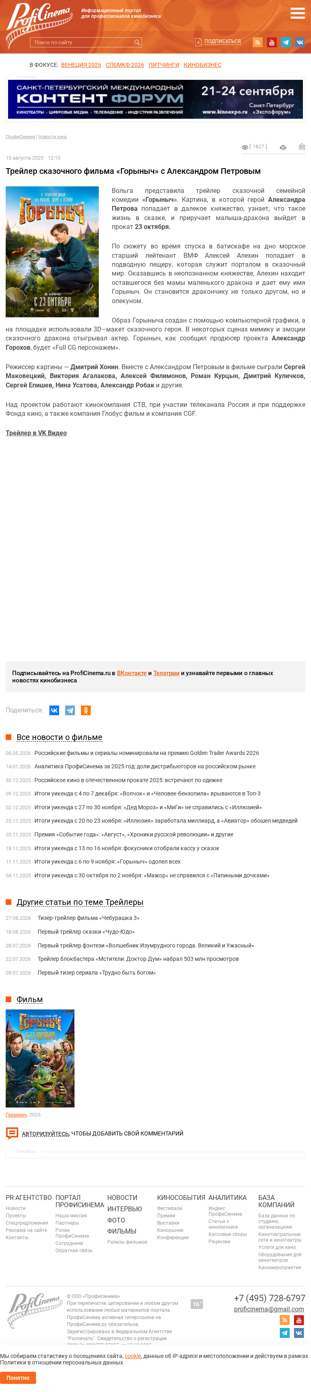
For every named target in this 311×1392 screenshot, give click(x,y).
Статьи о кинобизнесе (223, 1224)
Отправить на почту (302, 146)
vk (300, 42)
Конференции (173, 1237)
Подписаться (222, 41)
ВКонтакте (132, 673)
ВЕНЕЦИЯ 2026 (81, 65)
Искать (137, 42)
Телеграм (166, 673)
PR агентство (29, 1198)
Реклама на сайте (26, 1230)
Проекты (16, 1216)
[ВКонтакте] (54, 710)
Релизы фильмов (127, 1242)
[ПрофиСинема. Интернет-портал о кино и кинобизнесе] (39, 17)
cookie (133, 1356)
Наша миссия (71, 1216)
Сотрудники (69, 1243)
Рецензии (219, 1241)
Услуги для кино (277, 1247)
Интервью (124, 1209)
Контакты (17, 1237)
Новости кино (52, 136)
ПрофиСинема (20, 136)
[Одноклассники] (86, 710)
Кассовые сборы (228, 1234)
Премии (166, 1216)
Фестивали (169, 1208)
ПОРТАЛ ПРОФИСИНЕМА (79, 1201)
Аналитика (228, 1198)
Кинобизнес (203, 65)
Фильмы (121, 1231)
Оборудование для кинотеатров (280, 1257)
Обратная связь (74, 1250)
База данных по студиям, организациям (276, 1221)
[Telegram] (70, 710)
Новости (16, 1208)
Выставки (168, 1223)
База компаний (276, 1201)
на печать (283, 147)
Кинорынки (170, 1230)
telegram (285, 42)
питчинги (164, 65)
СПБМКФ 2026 (125, 65)
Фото (116, 1220)
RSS (257, 42)
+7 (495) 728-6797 (269, 1298)
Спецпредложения (27, 1223)
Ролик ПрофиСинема (72, 1233)
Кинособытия (181, 1198)
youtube (271, 42)
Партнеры (67, 1223)
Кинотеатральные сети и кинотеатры (279, 1237)
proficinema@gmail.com (269, 1309)
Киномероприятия (279, 1267)
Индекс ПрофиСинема (225, 1211)
